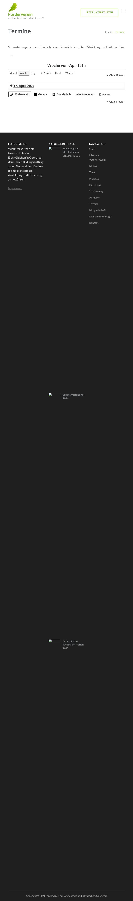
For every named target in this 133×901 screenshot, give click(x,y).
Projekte (94, 178)
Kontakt (93, 222)
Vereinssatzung (97, 159)
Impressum (15, 188)
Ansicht (105, 95)
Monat (13, 73)
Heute (58, 73)
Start (92, 148)
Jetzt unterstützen (99, 12)
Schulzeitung (96, 191)
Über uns (94, 155)
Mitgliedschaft (97, 210)
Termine (93, 203)
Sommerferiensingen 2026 (74, 396)
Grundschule (64, 94)
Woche (24, 73)
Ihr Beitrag (95, 184)
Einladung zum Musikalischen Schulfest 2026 (71, 152)
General (43, 94)
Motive (93, 165)
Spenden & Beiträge (100, 216)
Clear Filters (116, 75)
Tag (33, 73)
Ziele (92, 172)
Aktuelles (94, 197)
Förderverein (20, 14)
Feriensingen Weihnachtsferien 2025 (73, 644)
